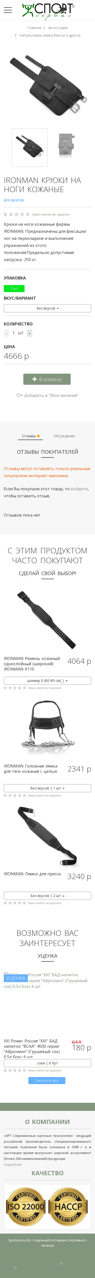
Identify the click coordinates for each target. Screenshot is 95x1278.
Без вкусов (46, 308)
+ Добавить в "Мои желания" (50, 395)
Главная (34, 27)
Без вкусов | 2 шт (46, 895)
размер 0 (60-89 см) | (46, 680)
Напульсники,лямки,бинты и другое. (50, 35)
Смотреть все (47, 1080)
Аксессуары (58, 27)
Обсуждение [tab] (64, 435)
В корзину (50, 379)
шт (21, 332)
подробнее (13, 1164)
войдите (79, 489)
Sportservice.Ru (19, 1240)
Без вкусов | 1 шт (46, 788)
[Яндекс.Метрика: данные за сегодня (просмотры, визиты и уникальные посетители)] (71, 1266)
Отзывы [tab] (29, 435)
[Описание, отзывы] (47, 621)
